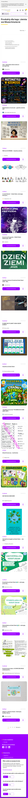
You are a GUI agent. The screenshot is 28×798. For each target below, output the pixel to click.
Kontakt (5, 742)
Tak (5, 776)
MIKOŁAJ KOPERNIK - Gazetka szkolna (12, 150)
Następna (18, 727)
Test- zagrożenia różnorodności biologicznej (10, 65)
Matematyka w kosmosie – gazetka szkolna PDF (13, 108)
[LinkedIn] (9, 747)
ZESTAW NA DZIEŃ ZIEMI (8, 496)
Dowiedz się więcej (7, 769)
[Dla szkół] (17, 10)
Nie (10, 776)
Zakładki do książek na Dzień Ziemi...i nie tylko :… (13, 539)
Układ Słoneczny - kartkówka (10, 452)
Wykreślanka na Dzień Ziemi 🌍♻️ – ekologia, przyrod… (14, 626)
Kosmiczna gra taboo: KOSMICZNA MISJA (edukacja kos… (13, 669)
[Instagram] (6, 747)
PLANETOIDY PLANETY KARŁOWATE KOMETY (11, 324)
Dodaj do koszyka (11, 73)
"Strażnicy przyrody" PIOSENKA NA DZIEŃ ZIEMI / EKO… (13, 410)
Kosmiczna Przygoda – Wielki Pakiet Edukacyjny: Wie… (11, 237)
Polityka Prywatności (8, 757)
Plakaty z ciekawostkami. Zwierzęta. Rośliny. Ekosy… (12, 712)
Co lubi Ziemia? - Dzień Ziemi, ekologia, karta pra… (12, 194)
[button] (20, 10)
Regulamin (6, 755)
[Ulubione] (23, 10)
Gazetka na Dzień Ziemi (8, 366)
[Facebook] (3, 747)
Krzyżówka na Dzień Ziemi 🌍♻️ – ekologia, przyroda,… (13, 583)
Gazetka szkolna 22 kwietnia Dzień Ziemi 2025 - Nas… (12, 281)
